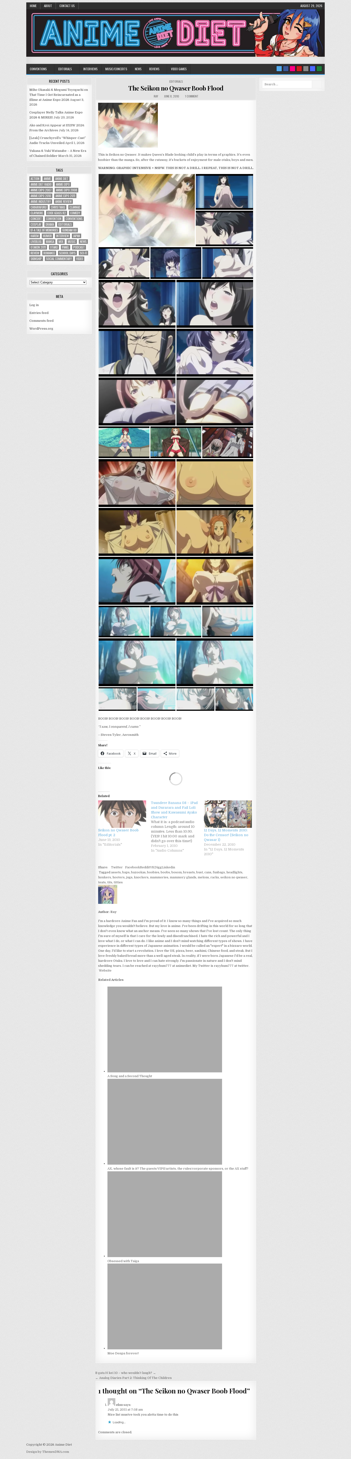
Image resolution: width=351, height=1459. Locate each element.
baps (126, 872)
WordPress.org (41, 328)
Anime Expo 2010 (41, 196)
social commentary (59, 258)
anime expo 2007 (41, 190)
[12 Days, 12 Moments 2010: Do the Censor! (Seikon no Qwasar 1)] (228, 814)
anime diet (61, 178)
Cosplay (36, 224)
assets (116, 872)
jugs (129, 877)
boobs (165, 872)
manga (50, 241)
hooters (118, 877)
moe (61, 241)
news (83, 241)
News (138, 69)
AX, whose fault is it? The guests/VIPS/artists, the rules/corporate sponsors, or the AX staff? (177, 1168)
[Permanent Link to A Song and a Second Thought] (164, 1071)
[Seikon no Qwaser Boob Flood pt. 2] (122, 814)
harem (35, 236)
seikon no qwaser (233, 877)
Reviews (154, 69)
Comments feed (41, 321)
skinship (36, 258)
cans (207, 872)
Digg (158, 867)
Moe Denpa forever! (123, 1353)
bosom (176, 872)
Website (105, 970)
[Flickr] (292, 69)
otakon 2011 (38, 247)
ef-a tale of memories (44, 230)
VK (152, 867)
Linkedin (168, 867)
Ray (156, 96)
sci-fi (83, 253)
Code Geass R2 (56, 213)
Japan (76, 236)
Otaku (54, 247)
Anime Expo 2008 (66, 190)
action (35, 178)
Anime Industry (41, 201)
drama (50, 224)
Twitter (117, 867)
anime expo (63, 184)
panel (65, 247)
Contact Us (67, 5)
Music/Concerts (116, 69)
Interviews (90, 69)
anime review (63, 201)
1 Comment (191, 96)
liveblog (36, 241)
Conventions (38, 69)
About (48, 5)
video (79, 258)
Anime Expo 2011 (65, 196)
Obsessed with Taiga (123, 1261)
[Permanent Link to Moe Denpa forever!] (164, 1348)
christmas (58, 207)
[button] (146, 210)
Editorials (65, 69)
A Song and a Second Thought (129, 1076)
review (35, 253)
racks (214, 877)
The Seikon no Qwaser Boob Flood (175, 88)
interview (62, 236)
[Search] (306, 69)
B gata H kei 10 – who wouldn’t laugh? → (125, 1373)
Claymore (37, 213)
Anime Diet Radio (41, 184)
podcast (79, 247)
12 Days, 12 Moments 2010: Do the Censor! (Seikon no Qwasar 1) (226, 835)
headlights (234, 872)
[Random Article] (312, 69)
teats (102, 882)
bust (199, 872)
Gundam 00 (69, 230)
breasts (189, 872)
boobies (153, 872)
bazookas (138, 872)
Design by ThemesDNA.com (47, 1452)
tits (109, 882)
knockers (141, 877)
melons (203, 877)
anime (47, 178)
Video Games (179, 69)
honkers (104, 877)
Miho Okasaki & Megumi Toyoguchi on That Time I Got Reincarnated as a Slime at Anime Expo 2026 (58, 95)
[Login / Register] (319, 69)
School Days (67, 253)
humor (47, 236)
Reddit (145, 867)
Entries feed (38, 313)
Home (33, 5)
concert (36, 218)
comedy (75, 213)
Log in (34, 305)
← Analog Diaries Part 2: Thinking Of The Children (133, 1378)
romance (49, 253)
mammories (159, 877)
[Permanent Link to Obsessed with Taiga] (164, 1256)
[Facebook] (286, 69)
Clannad (74, 207)
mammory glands (183, 877)
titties (118, 882)
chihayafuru (39, 207)
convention (53, 218)
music (72, 241)
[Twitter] (279, 69)
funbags (219, 872)
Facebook (132, 867)
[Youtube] (299, 69)
